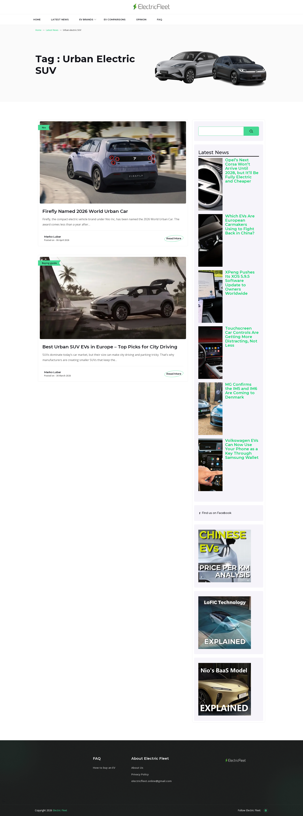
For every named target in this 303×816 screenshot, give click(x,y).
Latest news (60, 19)
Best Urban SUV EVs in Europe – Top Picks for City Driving (109, 347)
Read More (173, 238)
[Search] (251, 131)
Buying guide (49, 263)
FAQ (159, 19)
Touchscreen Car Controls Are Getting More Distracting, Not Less (242, 337)
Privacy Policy (140, 774)
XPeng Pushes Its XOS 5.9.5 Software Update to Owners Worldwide (240, 283)
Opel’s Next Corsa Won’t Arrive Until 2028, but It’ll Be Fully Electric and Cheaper (241, 170)
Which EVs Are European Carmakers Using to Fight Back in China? (240, 224)
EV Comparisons (115, 19)
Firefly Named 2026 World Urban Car (85, 211)
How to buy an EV (104, 767)
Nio (44, 127)
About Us (137, 767)
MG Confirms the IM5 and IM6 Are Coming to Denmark (241, 390)
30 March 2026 (63, 375)
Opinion (141, 19)
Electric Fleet (60, 810)
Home (37, 19)
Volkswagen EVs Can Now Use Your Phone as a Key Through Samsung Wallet (241, 449)
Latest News (52, 30)
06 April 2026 (62, 240)
